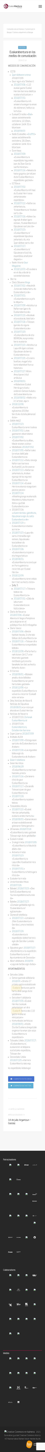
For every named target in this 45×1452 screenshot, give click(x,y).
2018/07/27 (19, 371)
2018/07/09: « (18, 740)
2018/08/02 (19, 398)
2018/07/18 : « (19, 641)
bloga (27, 282)
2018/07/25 (19, 358)
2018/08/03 (19, 131)
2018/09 (29, 961)
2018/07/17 (19, 589)
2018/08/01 (19, 381)
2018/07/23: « (20, 345)
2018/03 (16, 981)
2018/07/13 (17, 470)
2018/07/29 (17, 931)
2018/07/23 (19, 230)
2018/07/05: (30, 842)
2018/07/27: (20, 246)
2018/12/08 (17, 404)
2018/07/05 (17, 450)
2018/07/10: (18, 809)
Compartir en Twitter (22, 1086)
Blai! (30, 114)
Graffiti (31, 134)
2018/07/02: (20, 187)
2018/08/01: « (18, 674)
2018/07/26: (18, 549)
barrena (26, 730)
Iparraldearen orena (21, 75)
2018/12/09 (17, 576)
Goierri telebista (17, 760)
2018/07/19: (18, 523)
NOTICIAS (22, 47)
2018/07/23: (18, 856)
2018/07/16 (19, 170)
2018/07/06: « (17, 615)
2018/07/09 (19, 154)
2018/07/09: (20, 305)
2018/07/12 (19, 203)
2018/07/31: (18, 869)
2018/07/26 (16, 885)
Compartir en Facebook (22, 1079)
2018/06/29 (17, 767)
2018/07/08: (20, 85)
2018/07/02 (17, 431)
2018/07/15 (19, 315)
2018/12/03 (19, 269)
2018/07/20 (19, 332)
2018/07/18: (25, 829)
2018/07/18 (19, 322)
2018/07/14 (18, 483)
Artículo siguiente (15, 1115)
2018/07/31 (19, 98)
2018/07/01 (19, 296)
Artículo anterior (17, 1109)
